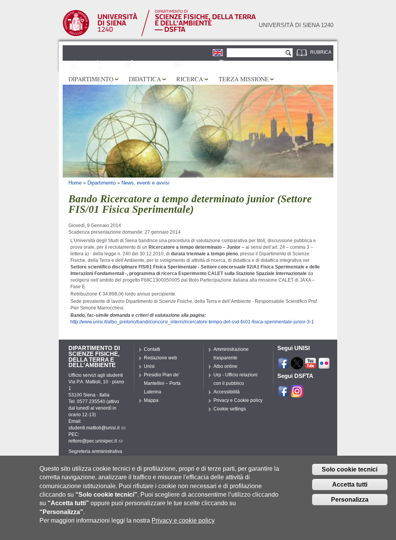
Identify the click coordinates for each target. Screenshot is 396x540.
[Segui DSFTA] (297, 393)
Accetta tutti (349, 484)
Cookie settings (229, 409)
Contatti (152, 349)
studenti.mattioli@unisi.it (93, 428)
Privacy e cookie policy (183, 520)
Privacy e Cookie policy (238, 400)
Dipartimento (90, 79)
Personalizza (350, 499)
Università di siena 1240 (296, 25)
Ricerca (189, 79)
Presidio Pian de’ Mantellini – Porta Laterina (162, 383)
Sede (87, 65)
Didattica (145, 79)
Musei (114, 65)
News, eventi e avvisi (145, 183)
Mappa (151, 400)
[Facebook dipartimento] (283, 393)
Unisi (149, 366)
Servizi (237, 65)
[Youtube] (310, 366)
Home (75, 183)
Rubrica (320, 52)
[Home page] (159, 35)
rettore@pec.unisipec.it (92, 441)
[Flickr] (324, 366)
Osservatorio (153, 65)
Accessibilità (226, 392)
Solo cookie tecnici (349, 469)
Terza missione (243, 79)
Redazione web (160, 358)
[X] (297, 366)
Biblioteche (199, 65)
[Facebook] (283, 366)
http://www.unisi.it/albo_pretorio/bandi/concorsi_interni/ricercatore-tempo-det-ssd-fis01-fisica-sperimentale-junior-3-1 (192, 322)
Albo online (225, 366)
